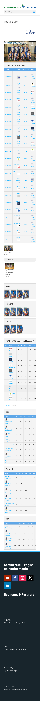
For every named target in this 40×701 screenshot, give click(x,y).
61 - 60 (25, 144)
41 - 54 (25, 231)
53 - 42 (25, 209)
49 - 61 (25, 76)
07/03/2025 (8, 224)
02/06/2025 (8, 107)
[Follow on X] (30, 578)
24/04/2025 (8, 187)
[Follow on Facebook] (15, 578)
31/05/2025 (8, 114)
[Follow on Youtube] (7, 578)
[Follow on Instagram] (22, 578)
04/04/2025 (8, 202)
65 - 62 (25, 224)
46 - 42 (25, 195)
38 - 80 (25, 187)
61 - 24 (25, 151)
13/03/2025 (8, 217)
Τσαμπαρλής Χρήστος (8, 511)
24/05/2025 (8, 151)
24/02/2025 (8, 231)
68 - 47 (25, 107)
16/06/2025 (8, 100)
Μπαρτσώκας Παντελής (9, 492)
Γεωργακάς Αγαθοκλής (8, 429)
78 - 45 (25, 239)
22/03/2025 (8, 209)
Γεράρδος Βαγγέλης (8, 534)
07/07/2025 (8, 76)
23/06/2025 (8, 92)
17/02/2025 (8, 239)
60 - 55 (25, 92)
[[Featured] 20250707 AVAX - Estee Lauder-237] (9, 266)
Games (14, 405)
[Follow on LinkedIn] (7, 585)
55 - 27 (25, 85)
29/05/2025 (8, 144)
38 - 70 (25, 202)
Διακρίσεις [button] (10, 260)
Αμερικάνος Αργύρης (8, 422)
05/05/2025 (8, 165)
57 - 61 (25, 100)
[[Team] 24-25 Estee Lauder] (8, 248)
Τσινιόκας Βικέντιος (8, 547)
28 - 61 (25, 158)
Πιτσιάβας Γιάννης (8, 457)
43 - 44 (25, 180)
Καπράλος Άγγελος (8, 484)
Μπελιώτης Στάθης (8, 499)
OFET (13, 394)
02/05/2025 (8, 173)
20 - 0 (25, 136)
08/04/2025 (8, 195)
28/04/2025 (8, 180)
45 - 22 (25, 217)
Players (7, 405)
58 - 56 (25, 173)
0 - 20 (25, 114)
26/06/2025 (8, 85)
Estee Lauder (33, 77)
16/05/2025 (8, 158)
